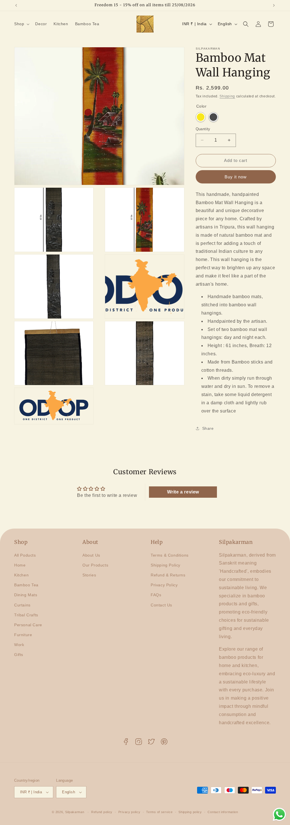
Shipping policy (190, 812)
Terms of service (159, 812)
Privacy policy (129, 812)
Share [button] (208, 428)
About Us (91, 555)
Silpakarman (74, 812)
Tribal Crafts (26, 615)
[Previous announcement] (16, 5)
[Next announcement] (274, 5)
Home (19, 565)
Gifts (18, 654)
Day (201, 117)
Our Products (95, 565)
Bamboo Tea (26, 585)
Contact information (223, 812)
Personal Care (28, 625)
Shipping (227, 96)
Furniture (23, 634)
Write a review (183, 492)
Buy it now (236, 176)
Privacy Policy (164, 585)
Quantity (203, 129)
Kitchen (21, 575)
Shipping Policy (165, 565)
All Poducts (25, 555)
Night (213, 117)
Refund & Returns (168, 575)
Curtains (22, 605)
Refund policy (101, 812)
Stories (89, 575)
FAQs (156, 595)
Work (19, 644)
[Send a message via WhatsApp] (279, 814)
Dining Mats (25, 595)
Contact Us (161, 605)
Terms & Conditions (170, 555)
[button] (21, 24)
